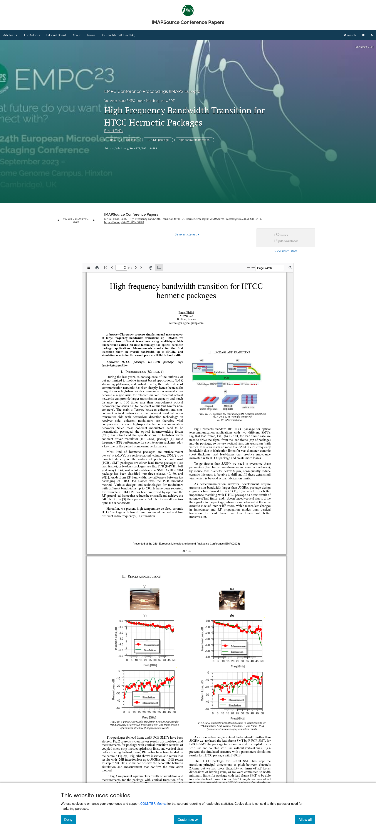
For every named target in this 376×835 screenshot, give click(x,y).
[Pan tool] (150, 267)
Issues (91, 35)
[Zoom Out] (248, 267)
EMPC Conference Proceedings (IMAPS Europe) (152, 91)
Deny (70, 819)
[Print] (97, 267)
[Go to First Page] (105, 267)
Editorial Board (56, 35)
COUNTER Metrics (153, 803)
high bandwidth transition (194, 139)
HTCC (112, 139)
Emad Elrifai (113, 131)
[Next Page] (135, 267)
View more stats (285, 251)
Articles (8, 35)
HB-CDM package (158, 139)
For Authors (32, 35)
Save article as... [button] (187, 234)
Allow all (307, 819)
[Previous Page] (111, 267)
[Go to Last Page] (141, 267)
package (131, 139)
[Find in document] (290, 267)
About (76, 35)
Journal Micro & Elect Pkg (118, 35)
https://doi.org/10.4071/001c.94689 (131, 148)
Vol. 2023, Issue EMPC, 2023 (123, 100)
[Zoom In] (253, 267)
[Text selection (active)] (159, 267)
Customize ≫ (190, 819)
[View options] (88, 267)
